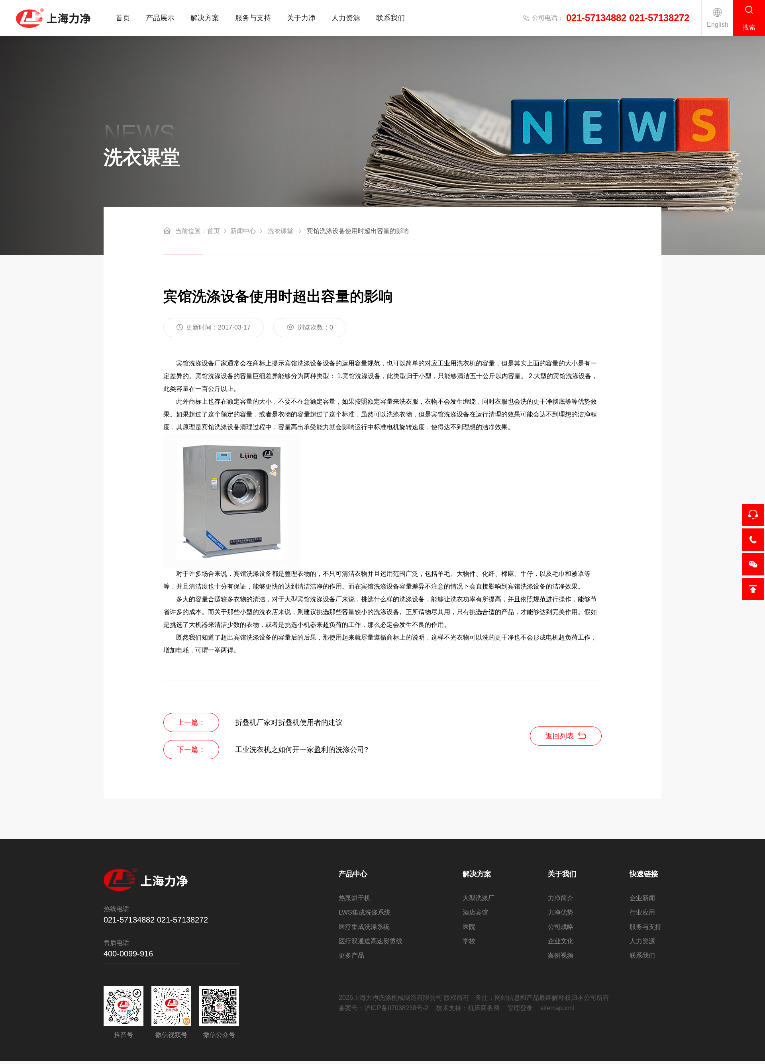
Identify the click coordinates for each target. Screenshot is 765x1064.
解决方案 (204, 18)
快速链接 (644, 874)
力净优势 (560, 912)
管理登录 (520, 1008)
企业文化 (560, 941)
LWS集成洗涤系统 (364, 912)
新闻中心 (243, 231)
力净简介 (560, 898)
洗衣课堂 (280, 231)
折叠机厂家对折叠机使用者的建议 (289, 722)
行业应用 (642, 912)
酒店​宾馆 (475, 912)
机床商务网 (484, 1008)
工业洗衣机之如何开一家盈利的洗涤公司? (301, 750)
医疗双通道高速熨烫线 (370, 941)
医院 (469, 926)
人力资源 (346, 18)
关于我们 (562, 874)
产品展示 (160, 18)
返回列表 (559, 736)
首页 (123, 18)
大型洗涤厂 (478, 898)
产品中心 (353, 874)
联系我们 (390, 18)
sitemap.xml (557, 1008)
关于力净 (301, 18)
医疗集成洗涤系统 (364, 926)
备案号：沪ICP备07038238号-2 (383, 1008)
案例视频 (560, 955)
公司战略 (560, 926)
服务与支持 (253, 18)
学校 (469, 941)
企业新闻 (642, 898)
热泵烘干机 (355, 898)
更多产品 (351, 955)
